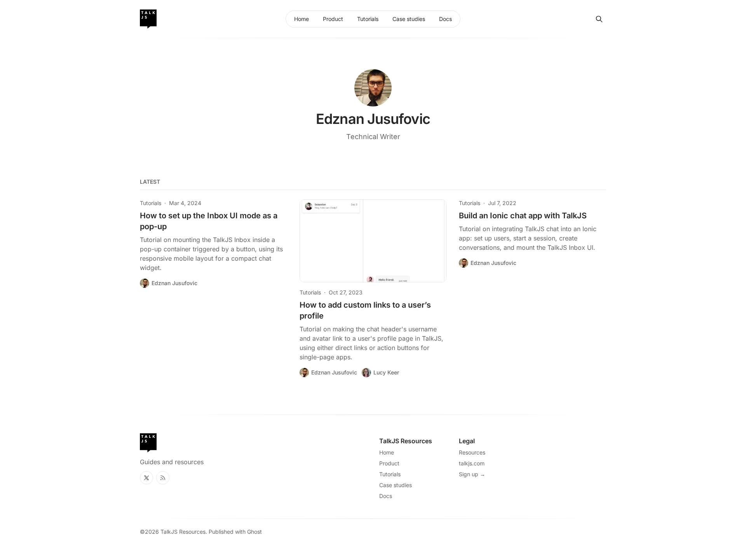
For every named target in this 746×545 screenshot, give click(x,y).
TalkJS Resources (183, 531)
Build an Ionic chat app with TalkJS (523, 215)
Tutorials (150, 203)
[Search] (599, 19)
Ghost (254, 531)
